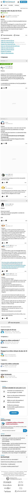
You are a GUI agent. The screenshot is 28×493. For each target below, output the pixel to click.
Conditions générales (19, 471)
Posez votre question (7, 35)
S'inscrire (14, 412)
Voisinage (17, 5)
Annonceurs (6, 475)
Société (25, 471)
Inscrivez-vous (12, 471)
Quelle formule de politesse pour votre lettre (11, 462)
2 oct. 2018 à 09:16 (9, 188)
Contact (16, 474)
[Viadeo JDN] (20, 488)
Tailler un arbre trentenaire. (7, 53)
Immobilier (10, 5)
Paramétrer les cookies (6, 474)
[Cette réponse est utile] (2, 88)
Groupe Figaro (11, 475)
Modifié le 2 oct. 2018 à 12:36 (11, 275)
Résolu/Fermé (5, 12)
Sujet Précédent (5, 8)
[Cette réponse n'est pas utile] (6, 88)
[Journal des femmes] (7, 482)
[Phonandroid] (20, 491)
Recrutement (10, 473)
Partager (17, 35)
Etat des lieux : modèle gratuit (8, 464)
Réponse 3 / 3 (4, 200)
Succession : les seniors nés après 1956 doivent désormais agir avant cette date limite (13, 448)
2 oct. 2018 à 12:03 (9, 247)
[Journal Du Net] (20, 482)
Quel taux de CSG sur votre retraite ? (9, 459)
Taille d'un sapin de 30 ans (7, 48)
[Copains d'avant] (7, 488)
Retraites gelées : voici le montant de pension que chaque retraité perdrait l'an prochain (14, 444)
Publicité (6, 473)
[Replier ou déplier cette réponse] (26, 61)
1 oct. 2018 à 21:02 (8, 123)
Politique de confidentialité (19, 473)
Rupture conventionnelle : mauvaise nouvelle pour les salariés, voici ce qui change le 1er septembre (14, 452)
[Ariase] (7, 491)
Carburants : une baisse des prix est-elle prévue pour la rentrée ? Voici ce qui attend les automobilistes (13, 439)
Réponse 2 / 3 (4, 119)
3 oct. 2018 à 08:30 (13, 16)
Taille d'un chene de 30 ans (7, 49)
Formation (24, 474)
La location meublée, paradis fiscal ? (10, 466)
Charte (20, 474)
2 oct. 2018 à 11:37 (9, 226)
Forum (5, 5)
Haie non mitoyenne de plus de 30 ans (10, 46)
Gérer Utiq (12, 474)
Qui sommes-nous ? (5, 471)
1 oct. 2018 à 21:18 (9, 175)
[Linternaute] (7, 485)
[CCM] (20, 485)
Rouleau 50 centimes (6, 51)
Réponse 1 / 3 (4, 60)
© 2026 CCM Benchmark (19, 475)
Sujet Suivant (23, 8)
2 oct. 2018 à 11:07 (8, 205)
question (24, 1)
